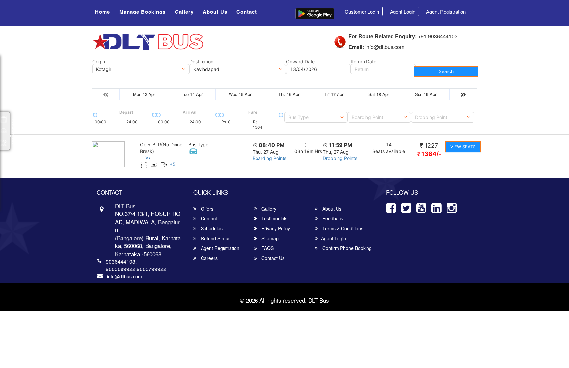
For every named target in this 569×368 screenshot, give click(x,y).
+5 (173, 164)
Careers (209, 258)
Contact (246, 11)
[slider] (94, 114)
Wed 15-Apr (240, 94)
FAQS (267, 248)
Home (102, 11)
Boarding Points (269, 158)
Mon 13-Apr (144, 94)
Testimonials (273, 218)
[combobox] (316, 117)
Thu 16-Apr (288, 94)
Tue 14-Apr (192, 94)
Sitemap (269, 238)
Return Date (363, 61)
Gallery (184, 11)
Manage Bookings (142, 11)
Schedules (211, 228)
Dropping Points (340, 158)
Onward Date (300, 61)
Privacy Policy (275, 228)
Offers (206, 208)
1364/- (429, 153)
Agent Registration (446, 11)
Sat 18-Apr (378, 94)
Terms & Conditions (342, 228)
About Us (215, 11)
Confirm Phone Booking (346, 248)
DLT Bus (318, 300)
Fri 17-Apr (334, 94)
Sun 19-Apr (425, 94)
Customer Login (362, 11)
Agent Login (402, 11)
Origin (98, 61)
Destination (201, 61)
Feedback (332, 218)
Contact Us (272, 258)
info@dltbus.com (124, 276)
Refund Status (215, 238)
